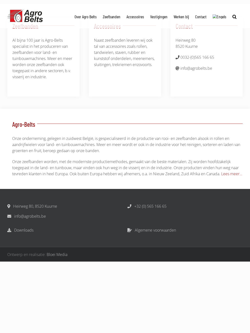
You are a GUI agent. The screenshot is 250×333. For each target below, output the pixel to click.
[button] (234, 16)
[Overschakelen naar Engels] (219, 16)
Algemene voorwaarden (155, 230)
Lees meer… (231, 173)
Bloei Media (57, 254)
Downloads (23, 230)
